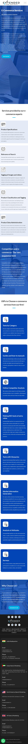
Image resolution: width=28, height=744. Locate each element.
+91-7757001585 (10, 658)
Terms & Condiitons (17, 742)
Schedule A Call (14, 607)
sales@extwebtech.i (6, 726)
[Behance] (19, 625)
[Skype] (16, 625)
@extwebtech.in (7, 702)
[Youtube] (19, 617)
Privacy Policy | (9, 742)
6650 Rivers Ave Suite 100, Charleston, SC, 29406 (13, 696)
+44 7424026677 (11, 732)
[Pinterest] (12, 625)
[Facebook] (9, 617)
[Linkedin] (16, 617)
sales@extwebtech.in (6, 679)
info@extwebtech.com (7, 651)
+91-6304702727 (11, 656)
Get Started (6, 56)
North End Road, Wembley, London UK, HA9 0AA (13, 720)
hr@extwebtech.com (6, 650)
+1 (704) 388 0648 (11, 707)
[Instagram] (12, 617)
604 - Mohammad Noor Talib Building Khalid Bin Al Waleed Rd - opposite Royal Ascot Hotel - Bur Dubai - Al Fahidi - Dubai (14, 672)
